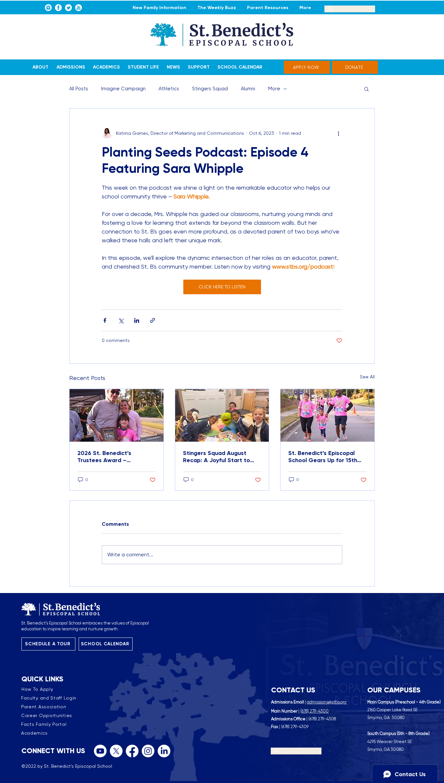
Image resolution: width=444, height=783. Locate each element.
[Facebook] (132, 751)
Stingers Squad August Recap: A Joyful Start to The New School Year (216, 456)
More (274, 89)
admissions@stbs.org (326, 702)
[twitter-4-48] (68, 7)
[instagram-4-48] (48, 7)
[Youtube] (100, 751)
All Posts (78, 89)
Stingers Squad (210, 89)
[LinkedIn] (164, 751)
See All (367, 376)
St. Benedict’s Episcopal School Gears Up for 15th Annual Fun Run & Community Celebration (322, 456)
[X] (116, 751)
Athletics (169, 89)
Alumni (248, 89)
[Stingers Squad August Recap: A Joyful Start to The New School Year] (222, 415)
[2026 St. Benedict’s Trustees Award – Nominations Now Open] (116, 415)
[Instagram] (148, 751)
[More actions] (338, 133)
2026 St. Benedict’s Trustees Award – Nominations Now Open (109, 456)
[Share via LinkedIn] (137, 320)
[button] (366, 88)
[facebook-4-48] (58, 7)
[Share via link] (153, 320)
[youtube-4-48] (78, 7)
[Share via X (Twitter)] (121, 320)
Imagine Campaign (123, 89)
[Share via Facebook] (105, 320)
